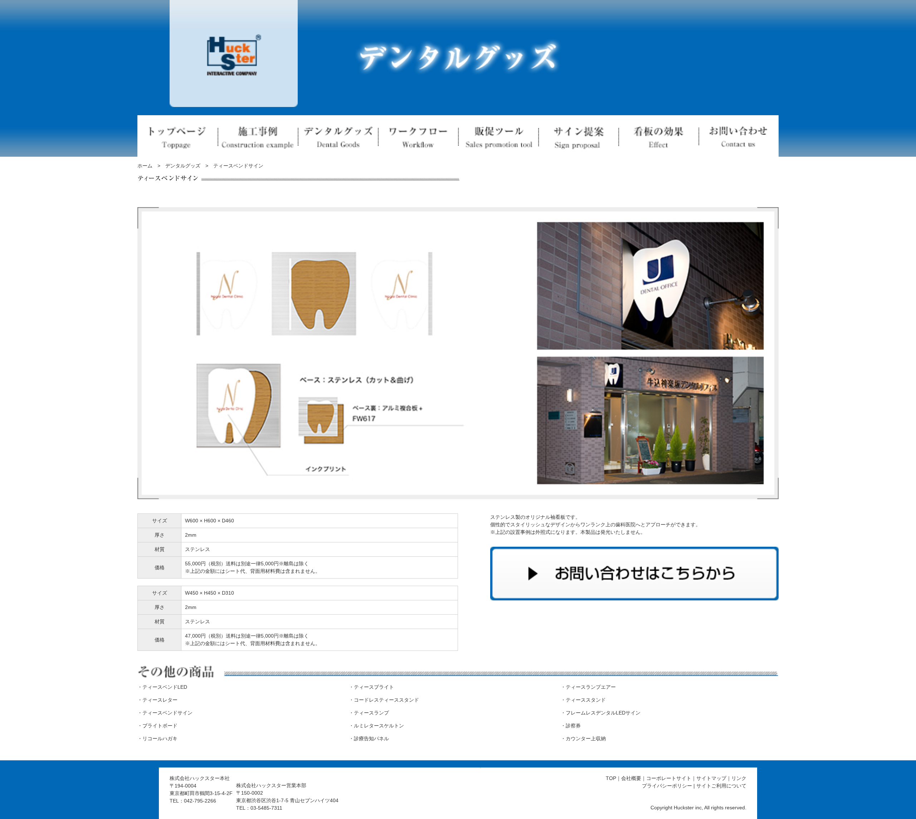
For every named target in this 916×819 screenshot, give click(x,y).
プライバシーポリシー (667, 786)
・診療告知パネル (369, 738)
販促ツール (498, 136)
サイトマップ (711, 778)
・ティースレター (157, 700)
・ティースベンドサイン (165, 713)
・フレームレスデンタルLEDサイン (600, 713)
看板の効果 (658, 136)
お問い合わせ (738, 136)
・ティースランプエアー (588, 687)
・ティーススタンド (583, 700)
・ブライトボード (157, 725)
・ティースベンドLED (162, 687)
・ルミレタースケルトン (376, 725)
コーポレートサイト (668, 778)
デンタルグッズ (338, 136)
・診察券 (571, 725)
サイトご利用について (721, 786)
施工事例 (258, 136)
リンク (738, 778)
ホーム (144, 166)
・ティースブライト (371, 687)
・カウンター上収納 (583, 738)
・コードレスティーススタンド (384, 700)
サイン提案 (578, 136)
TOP (611, 778)
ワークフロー (418, 136)
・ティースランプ (369, 713)
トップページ (177, 136)
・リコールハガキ (157, 738)
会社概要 (631, 778)
